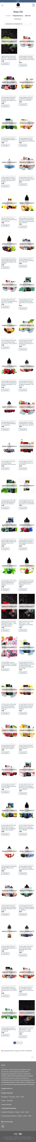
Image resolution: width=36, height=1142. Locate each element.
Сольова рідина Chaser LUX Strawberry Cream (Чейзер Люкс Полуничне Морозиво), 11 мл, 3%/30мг (26, 787)
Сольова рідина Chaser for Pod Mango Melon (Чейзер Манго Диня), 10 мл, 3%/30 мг (27, 139)
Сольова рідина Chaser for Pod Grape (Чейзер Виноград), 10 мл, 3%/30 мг (8, 463)
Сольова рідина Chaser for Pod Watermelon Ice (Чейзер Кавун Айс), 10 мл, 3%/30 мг (26, 424)
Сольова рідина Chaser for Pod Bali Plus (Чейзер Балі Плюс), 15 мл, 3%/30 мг (26, 99)
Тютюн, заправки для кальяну (12, 1136)
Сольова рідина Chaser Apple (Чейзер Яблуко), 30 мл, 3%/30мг (9, 868)
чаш (7, 1071)
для (19, 1071)
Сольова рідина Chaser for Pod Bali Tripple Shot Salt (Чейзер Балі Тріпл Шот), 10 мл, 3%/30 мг (26, 343)
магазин (16, 1069)
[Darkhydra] (18, 5)
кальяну (22, 1071)
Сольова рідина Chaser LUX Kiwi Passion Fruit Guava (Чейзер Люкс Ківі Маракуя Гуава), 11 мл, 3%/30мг (8, 828)
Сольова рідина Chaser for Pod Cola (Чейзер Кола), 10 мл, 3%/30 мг (26, 463)
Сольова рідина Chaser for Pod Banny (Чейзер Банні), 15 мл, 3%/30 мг (9, 948)
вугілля (3, 1071)
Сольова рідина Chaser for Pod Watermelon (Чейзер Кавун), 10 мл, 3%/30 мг (8, 747)
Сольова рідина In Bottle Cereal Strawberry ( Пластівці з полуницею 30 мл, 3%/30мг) (9, 664)
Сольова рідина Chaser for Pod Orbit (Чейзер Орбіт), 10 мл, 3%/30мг (8, 139)
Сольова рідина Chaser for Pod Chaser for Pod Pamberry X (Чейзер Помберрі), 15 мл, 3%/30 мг (26, 383)
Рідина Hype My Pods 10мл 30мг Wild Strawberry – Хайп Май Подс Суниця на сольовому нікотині (8, 624)
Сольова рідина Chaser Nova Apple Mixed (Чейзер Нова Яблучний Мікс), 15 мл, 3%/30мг (26, 583)
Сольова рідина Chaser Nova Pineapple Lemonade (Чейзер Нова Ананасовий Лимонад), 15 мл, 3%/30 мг (26, 220)
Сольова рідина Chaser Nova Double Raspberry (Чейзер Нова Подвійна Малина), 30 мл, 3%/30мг (26, 542)
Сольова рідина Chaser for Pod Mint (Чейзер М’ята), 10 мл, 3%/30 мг (8, 1029)
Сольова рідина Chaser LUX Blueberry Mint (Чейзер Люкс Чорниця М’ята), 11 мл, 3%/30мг (8, 542)
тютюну (28, 1069)
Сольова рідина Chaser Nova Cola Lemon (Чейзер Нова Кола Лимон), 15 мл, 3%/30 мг (9, 342)
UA (16, 1)
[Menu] (2, 5)
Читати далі (5, 63)
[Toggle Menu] (32, 1058)
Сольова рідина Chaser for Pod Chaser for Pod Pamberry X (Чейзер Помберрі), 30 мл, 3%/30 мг (8, 908)
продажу (23, 1069)
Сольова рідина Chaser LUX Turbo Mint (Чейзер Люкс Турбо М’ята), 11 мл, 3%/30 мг (26, 302)
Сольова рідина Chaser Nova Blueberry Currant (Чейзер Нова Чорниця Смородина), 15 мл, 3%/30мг (26, 828)
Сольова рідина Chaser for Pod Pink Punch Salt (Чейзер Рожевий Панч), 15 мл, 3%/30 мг (9, 989)
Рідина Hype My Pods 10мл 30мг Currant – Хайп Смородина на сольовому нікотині (26, 624)
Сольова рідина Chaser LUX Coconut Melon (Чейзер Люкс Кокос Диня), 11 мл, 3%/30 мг (26, 502)
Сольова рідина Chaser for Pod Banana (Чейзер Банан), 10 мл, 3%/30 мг (26, 747)
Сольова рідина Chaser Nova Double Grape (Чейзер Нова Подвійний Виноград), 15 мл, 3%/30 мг (9, 261)
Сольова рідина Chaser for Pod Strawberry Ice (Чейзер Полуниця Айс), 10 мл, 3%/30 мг (26, 59)
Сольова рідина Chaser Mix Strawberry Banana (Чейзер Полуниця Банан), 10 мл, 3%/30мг (26, 707)
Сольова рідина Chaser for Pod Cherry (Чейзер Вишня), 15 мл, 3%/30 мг (8, 424)
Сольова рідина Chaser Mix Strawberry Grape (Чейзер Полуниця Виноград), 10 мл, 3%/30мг (8, 99)
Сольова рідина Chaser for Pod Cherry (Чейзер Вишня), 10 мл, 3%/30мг (8, 786)
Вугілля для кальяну (26, 1136)
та (9, 1071)
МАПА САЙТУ (27, 1139)
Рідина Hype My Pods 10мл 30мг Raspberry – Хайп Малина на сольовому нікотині (26, 1030)
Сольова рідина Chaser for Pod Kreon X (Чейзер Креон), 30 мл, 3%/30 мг (26, 260)
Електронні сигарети (7, 1138)
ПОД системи (17, 1138)
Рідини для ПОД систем (28, 1138)
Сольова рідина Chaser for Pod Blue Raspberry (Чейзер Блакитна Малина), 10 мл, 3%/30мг (8, 180)
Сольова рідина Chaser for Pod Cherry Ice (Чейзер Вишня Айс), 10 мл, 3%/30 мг (9, 301)
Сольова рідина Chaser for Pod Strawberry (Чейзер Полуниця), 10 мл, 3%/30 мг (26, 989)
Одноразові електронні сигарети (14, 1139)
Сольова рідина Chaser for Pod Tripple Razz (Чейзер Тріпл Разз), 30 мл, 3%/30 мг (26, 868)
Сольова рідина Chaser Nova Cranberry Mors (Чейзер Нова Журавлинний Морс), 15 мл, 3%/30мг (9, 383)
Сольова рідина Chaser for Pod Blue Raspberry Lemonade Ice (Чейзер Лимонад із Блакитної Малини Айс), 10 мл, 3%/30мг (26, 665)
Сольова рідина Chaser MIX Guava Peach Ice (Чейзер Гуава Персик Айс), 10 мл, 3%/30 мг (8, 707)
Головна (8, 15)
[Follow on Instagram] (2, 1126)
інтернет (11, 1069)
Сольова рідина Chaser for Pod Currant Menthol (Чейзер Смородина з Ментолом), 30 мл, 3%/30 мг (26, 908)
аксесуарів (14, 1071)
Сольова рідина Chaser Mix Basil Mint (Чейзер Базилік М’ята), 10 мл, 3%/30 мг (8, 502)
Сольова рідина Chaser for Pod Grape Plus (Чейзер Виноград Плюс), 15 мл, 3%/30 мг (26, 949)
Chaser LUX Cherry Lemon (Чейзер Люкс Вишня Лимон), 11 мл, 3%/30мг (9, 220)
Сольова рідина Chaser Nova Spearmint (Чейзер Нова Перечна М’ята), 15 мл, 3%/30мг (8, 583)
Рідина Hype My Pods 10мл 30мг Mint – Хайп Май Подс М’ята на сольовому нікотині (8, 58)
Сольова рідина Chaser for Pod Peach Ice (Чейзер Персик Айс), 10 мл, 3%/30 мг (27, 179)
